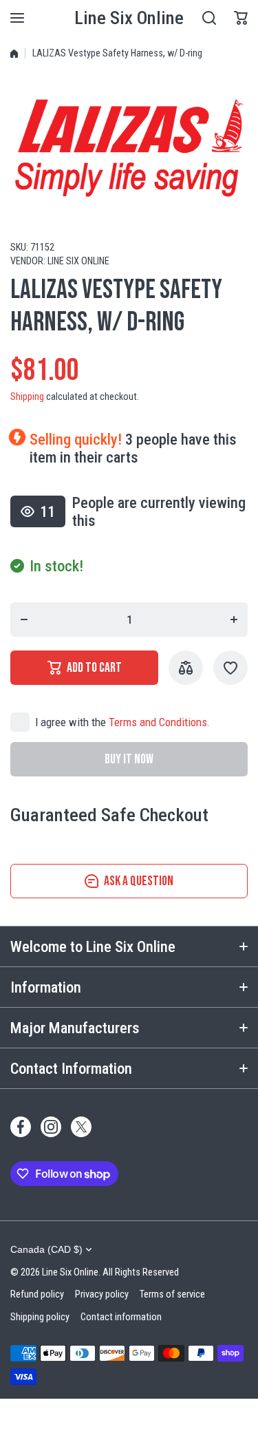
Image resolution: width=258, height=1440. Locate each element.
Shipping (27, 397)
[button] (241, 18)
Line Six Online (78, 261)
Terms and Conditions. (159, 722)
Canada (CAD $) (46, 1249)
